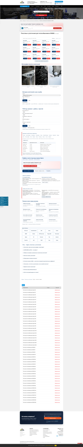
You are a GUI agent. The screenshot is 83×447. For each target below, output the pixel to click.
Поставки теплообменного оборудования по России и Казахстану (22, 2)
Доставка (48, 6)
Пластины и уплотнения (28, 279)
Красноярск (54, 135)
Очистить (53, 38)
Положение (39, 17)
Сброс (29, 100)
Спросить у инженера (57, 28)
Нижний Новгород (45, 135)
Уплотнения (25, 44)
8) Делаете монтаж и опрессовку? (29, 266)
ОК (55, 445)
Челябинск (50, 135)
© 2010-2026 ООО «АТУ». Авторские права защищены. (27, 441)
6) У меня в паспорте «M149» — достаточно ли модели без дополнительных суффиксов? (39, 261)
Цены (42, 6)
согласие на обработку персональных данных (41, 13)
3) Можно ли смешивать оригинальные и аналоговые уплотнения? (35, 252)
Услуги (32, 6)
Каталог (31, 428)
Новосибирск (33, 135)
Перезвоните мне (43, 3)
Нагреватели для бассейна (33, 434)
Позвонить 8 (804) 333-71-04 (46, 196)
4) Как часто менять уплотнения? (29, 255)
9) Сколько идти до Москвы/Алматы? (30, 269)
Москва (24, 135)
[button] (4, 198)
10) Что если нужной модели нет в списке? (31, 272)
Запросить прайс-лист (59, 1)
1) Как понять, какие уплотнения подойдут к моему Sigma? (34, 247)
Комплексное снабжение (22, 429)
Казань (41, 135)
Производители (45, 435)
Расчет (45, 6)
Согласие (43, 17)
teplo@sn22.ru (60, 3)
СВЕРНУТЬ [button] (1, 206)
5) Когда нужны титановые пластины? (30, 258)
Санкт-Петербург (28, 135)
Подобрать (24, 100)
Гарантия (31, 435)
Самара (58, 135)
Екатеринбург (37, 135)
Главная (22, 279)
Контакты (57, 6)
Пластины (29, 44)
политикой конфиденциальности (49, 445)
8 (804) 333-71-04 (25, 140)
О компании (37, 6)
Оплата (53, 6)
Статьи (44, 437)
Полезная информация (46, 436)
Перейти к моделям (45, 182)
